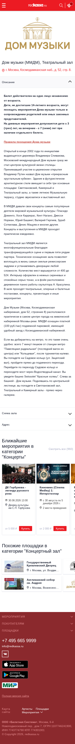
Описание (8, 82)
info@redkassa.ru (12, 646)
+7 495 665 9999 (19, 640)
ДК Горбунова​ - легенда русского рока (17, 490)
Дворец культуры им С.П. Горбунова (19, 506)
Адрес (6, 424)
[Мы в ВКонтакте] (5, 654)
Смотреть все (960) (61, 448)
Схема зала (9, 413)
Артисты (27, 708)
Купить (25, 528)
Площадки (42, 708)
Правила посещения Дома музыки (27, 141)
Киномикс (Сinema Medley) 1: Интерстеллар (52, 490)
